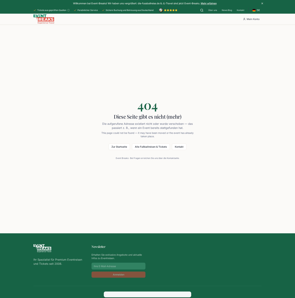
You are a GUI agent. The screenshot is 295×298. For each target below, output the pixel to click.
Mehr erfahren (209, 3)
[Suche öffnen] (202, 10)
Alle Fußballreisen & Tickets (151, 146)
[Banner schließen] (262, 3)
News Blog (227, 10)
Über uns (212, 10)
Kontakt (240, 10)
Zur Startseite (119, 146)
